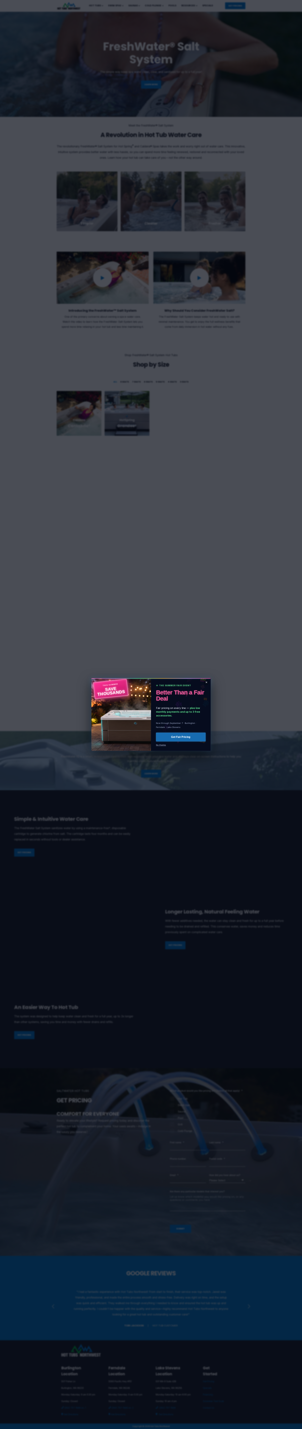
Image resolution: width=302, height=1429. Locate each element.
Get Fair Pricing (180, 737)
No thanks (161, 745)
